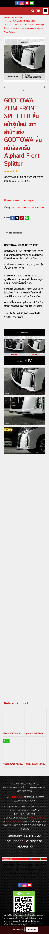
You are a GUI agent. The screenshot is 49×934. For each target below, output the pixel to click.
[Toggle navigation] (45, 11)
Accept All (32, 929)
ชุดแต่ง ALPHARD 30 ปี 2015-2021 (30, 207)
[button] (32, 10)
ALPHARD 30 (34, 841)
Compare (30, 200)
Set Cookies (18, 929)
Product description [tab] (14, 233)
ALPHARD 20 (32, 836)
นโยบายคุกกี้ (22, 924)
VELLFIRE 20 (15, 841)
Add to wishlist (12, 200)
